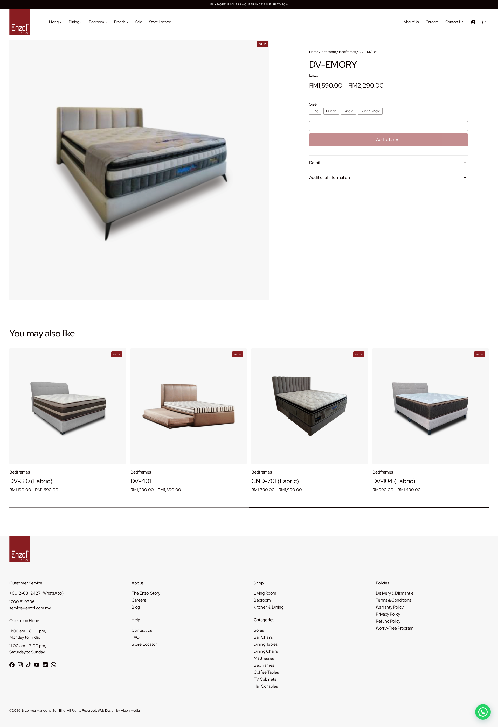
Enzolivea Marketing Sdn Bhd (43, 710)
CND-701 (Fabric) (154, 481)
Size (313, 104)
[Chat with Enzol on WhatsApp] (53, 664)
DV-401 (19, 481)
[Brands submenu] (127, 22)
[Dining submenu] (81, 22)
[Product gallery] (139, 170)
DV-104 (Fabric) (272, 481)
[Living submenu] (60, 22)
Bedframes (347, 52)
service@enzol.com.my (30, 608)
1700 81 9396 (22, 601)
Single (348, 111)
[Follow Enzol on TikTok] (28, 664)
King (315, 111)
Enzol (314, 75)
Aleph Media (130, 710)
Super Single (370, 111)
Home (313, 52)
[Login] (473, 22)
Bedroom (328, 52)
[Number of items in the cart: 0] (483, 22)
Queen (331, 111)
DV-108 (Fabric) (393, 481)
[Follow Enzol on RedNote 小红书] (45, 664)
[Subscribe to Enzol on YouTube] (36, 664)
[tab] (129, 507)
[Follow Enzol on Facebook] (12, 664)
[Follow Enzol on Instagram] (20, 664)
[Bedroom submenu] (106, 22)
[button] (483, 712)
